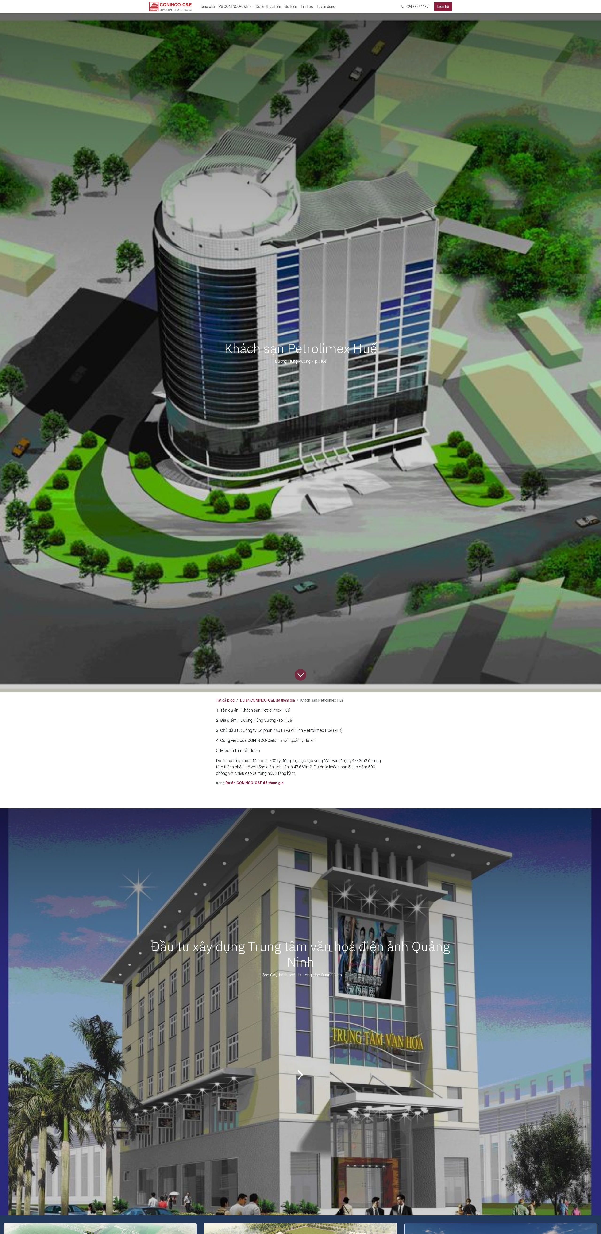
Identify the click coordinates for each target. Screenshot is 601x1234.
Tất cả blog (225, 700)
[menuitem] (207, 6)
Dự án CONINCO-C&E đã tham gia (267, 700)
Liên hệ (443, 6)
